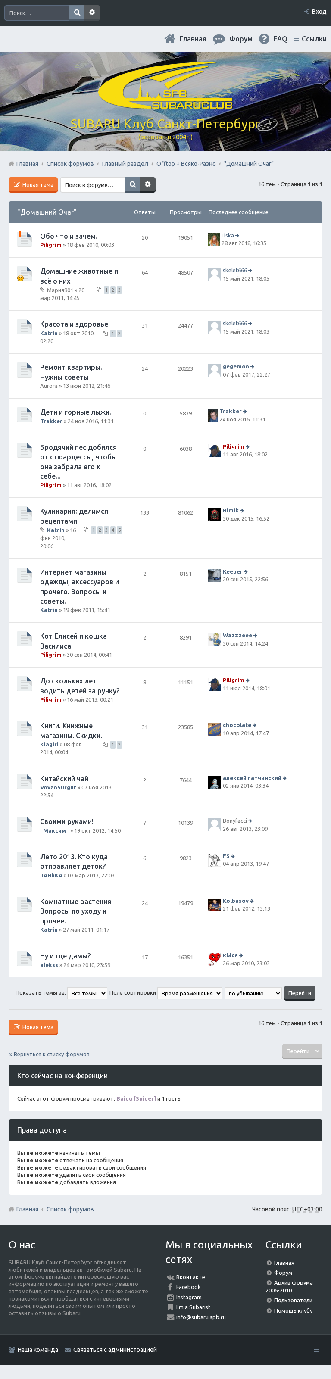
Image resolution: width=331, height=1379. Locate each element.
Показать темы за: (41, 992)
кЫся (230, 955)
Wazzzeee (237, 636)
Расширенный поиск (92, 13)
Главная (193, 39)
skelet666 (235, 271)
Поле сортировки (133, 992)
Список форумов (70, 1209)
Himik (231, 511)
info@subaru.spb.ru (201, 1317)
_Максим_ (54, 830)
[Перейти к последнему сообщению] (238, 235)
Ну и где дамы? (65, 956)
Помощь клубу (293, 1310)
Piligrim (51, 245)
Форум (283, 1273)
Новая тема (37, 184)
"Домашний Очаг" (47, 212)
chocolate (237, 725)
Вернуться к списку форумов (52, 1054)
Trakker (51, 421)
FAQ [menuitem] (280, 39)
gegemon (236, 366)
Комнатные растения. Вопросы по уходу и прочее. (76, 911)
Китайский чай (64, 779)
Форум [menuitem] (241, 39)
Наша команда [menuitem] (38, 1349)
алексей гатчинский (252, 778)
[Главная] (165, 105)
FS (226, 856)
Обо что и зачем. (68, 236)
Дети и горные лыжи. (75, 412)
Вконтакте (190, 1277)
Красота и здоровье (74, 324)
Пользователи (293, 1300)
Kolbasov (236, 901)
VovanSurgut (58, 787)
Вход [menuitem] (319, 11)
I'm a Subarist (193, 1307)
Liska (228, 235)
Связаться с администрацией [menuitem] (115, 1349)
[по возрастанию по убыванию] (254, 992)
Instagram (189, 1297)
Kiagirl (49, 744)
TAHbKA (51, 875)
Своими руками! (67, 821)
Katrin (49, 333)
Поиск (76, 13)
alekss (49, 965)
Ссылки (314, 39)
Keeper (233, 571)
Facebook (188, 1287)
